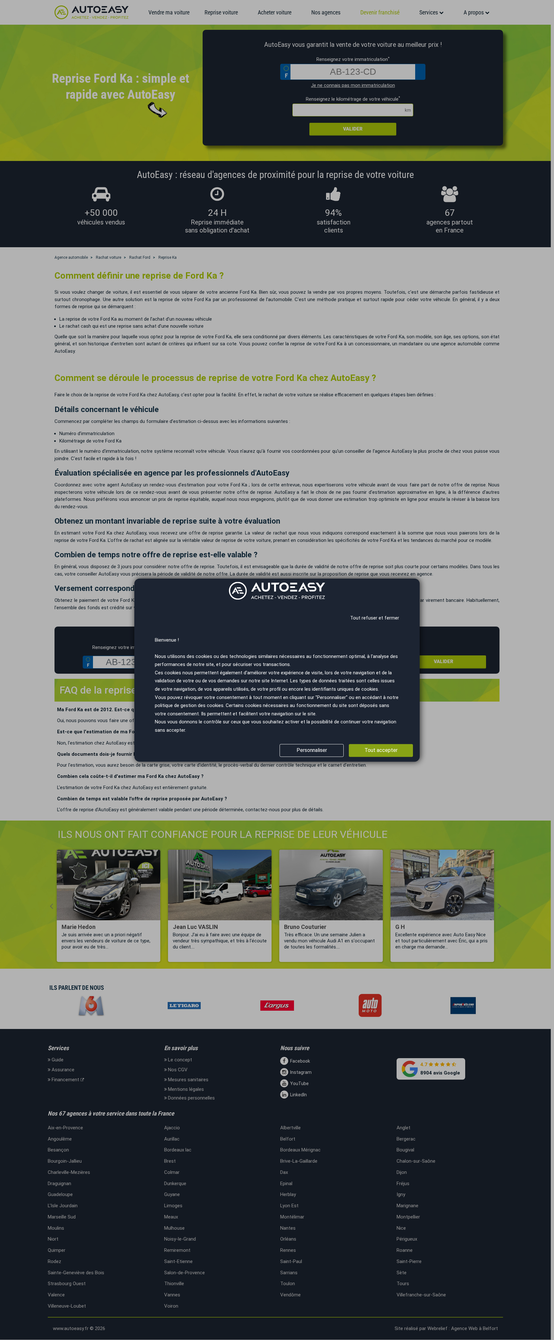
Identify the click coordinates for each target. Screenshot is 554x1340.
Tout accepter (381, 750)
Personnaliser (312, 750)
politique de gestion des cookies (189, 706)
